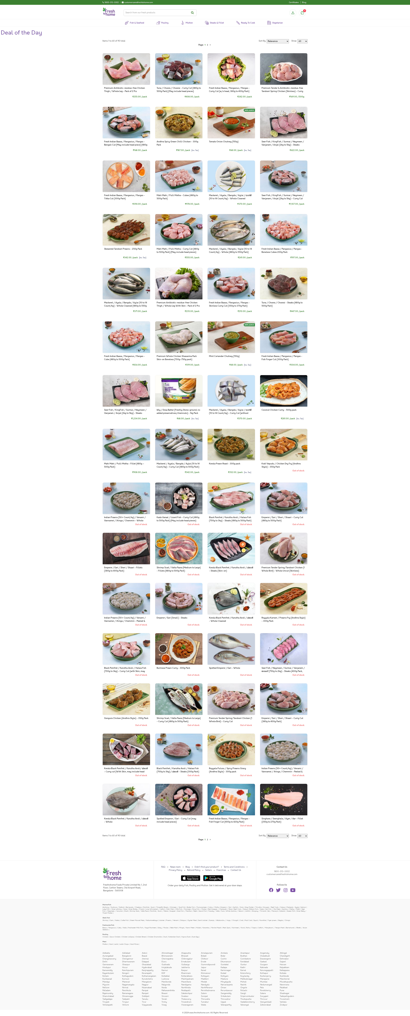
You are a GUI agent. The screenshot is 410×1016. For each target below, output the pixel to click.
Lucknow (165, 979)
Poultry (105, 934)
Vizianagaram (187, 1005)
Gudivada (166, 964)
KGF (163, 973)
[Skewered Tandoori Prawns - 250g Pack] (126, 230)
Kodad (223, 973)
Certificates (294, 2)
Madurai (224, 979)
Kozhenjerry (265, 976)
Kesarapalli (147, 973)
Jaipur (203, 967)
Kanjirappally (147, 970)
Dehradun (284, 958)
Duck (165, 937)
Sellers (208, 870)
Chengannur (127, 958)
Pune (282, 990)
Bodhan (243, 956)
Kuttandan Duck (174, 937)
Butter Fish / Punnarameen (197, 907)
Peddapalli (185, 990)
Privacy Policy (175, 870)
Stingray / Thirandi (259, 911)
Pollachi (243, 990)
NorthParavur (207, 987)
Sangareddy (226, 993)
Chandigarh (285, 956)
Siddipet (145, 996)
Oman (223, 987)
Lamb (116, 944)
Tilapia (253, 927)
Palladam (106, 990)
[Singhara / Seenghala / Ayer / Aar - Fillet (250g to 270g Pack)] (284, 799)
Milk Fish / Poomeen (183, 909)
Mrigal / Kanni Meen (187, 927)
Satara (263, 993)
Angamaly (264, 953)
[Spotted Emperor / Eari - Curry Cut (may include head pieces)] (179, 799)
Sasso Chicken (115, 937)
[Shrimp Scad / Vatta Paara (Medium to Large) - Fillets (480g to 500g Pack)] (179, 548)
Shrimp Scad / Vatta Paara (139, 911)
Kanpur (184, 970)
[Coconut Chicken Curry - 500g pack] (284, 391)
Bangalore (126, 956)
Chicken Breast (140, 937)
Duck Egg (195, 937)
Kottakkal (166, 976)
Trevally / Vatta (213, 911)
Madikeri (205, 979)
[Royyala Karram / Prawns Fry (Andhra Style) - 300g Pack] (284, 599)
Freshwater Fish (108, 925)
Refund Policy (193, 870)
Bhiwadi (184, 956)
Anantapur (245, 953)
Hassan (283, 964)
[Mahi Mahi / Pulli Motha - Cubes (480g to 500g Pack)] (179, 176)
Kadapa (224, 967)
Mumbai (263, 982)
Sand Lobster (203, 920)
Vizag (164, 1005)
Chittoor (204, 958)
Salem (204, 993)
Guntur (243, 964)
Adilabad (126, 953)
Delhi (104, 961)
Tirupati (105, 1002)
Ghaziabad (146, 964)
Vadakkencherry (247, 1002)
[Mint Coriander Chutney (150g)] (231, 337)
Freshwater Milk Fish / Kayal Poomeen (142, 927)
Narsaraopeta (227, 984)
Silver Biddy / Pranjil (136, 909)
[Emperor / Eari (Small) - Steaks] (179, 599)
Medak (204, 982)
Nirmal (125, 987)
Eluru (164, 961)
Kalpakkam (284, 967)
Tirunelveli (284, 999)
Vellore (125, 1005)
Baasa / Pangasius (109, 927)
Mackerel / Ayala (293, 907)
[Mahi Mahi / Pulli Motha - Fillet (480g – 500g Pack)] (126, 445)
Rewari (165, 993)
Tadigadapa (107, 999)
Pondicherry (265, 990)
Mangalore (147, 982)
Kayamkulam (108, 973)
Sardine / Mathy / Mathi (291, 909)
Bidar (223, 956)
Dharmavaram (128, 961)
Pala (262, 987)
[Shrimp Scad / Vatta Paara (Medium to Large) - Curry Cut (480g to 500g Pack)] (179, 699)
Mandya (106, 982)
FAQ (163, 867)
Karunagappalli (266, 970)
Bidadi (203, 956)
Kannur (165, 970)
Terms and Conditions (234, 867)
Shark (126, 911)
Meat (104, 941)
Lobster (161, 920)
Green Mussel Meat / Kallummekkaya (144, 920)
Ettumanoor (226, 961)
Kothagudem (127, 976)
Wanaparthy (226, 1005)
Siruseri (165, 996)
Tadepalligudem (287, 996)
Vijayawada (147, 1005)
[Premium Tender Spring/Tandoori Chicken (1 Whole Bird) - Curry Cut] (231, 699)
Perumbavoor (227, 990)
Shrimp (105, 920)
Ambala (224, 953)
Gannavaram (108, 964)
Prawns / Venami (172, 920)
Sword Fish (203, 911)
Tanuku (145, 999)
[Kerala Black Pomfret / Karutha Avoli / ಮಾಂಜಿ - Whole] (126, 799)
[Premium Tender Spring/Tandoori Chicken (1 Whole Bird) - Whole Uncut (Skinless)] (284, 548)
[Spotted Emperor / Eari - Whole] (231, 649)
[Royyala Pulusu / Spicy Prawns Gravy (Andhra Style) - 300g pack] (231, 749)
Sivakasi (184, 996)
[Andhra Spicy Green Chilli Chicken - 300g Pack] (179, 122)
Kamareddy (107, 970)
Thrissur (263, 999)
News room (175, 867)
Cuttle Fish (125, 920)
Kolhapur (264, 973)
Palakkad (283, 987)
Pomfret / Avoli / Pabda (159, 911)
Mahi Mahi (170, 909)
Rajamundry (107, 993)
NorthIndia (186, 987)
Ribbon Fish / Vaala (256, 909)
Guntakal (225, 964)
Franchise (221, 870)
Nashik (243, 984)
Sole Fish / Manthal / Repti (187, 911)
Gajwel (283, 961)
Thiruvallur (225, 999)
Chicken (105, 937)
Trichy (164, 1002)
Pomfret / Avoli (149, 907)
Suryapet (264, 996)
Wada (203, 1005)
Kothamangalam (149, 976)
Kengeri (125, 973)
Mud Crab (248, 920)
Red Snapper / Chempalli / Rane (220, 909)
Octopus (183, 920)
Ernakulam (186, 961)
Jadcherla (185, 967)
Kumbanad (107, 979)
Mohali (243, 982)
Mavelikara (186, 982)
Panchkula (126, 990)
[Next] (210, 44)
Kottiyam (225, 976)
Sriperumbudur (247, 996)
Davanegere (265, 958)
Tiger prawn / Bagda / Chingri (279, 920)
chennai (145, 958)
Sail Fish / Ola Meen (272, 909)
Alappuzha (186, 953)
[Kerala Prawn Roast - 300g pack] (231, 445)
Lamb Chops (124, 944)
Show (293, 40)
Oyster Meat (192, 920)
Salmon (303, 907)
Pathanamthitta (168, 990)
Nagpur (145, 984)
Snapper (172, 911)
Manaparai (264, 979)
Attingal (283, 953)
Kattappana (284, 970)
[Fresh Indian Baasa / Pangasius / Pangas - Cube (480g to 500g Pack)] (126, 337)
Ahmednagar (167, 953)
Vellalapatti (107, 1005)
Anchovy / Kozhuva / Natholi (113, 907)
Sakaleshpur (186, 993)
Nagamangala (128, 984)
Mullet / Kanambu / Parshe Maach (208, 927)
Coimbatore (245, 958)
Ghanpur (126, 964)
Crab (241, 920)
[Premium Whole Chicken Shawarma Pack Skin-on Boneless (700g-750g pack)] (179, 337)
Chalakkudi (265, 956)
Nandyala (205, 984)
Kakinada (264, 967)
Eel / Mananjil (273, 911)
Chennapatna (167, 958)
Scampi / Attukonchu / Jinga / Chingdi (223, 920)
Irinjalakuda (167, 967)
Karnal (243, 970)
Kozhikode (284, 976)
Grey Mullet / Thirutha (253, 907)
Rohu (248, 927)
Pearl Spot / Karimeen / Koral (234, 927)
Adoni (144, 953)
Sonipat (204, 996)
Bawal (144, 956)
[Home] (108, 8)
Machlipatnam (187, 979)
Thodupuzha (245, 999)
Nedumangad (266, 984)
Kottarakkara (186, 976)
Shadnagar (284, 993)
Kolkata (283, 973)
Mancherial (285, 979)
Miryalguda (226, 982)
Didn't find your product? (207, 867)
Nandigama (186, 984)
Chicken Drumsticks (155, 937)
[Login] (292, 12)
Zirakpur (283, 1005)
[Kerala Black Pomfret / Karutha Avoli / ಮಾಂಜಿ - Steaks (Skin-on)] (231, 548)
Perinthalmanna (208, 990)
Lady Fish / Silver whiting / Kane (114, 909)
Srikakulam (226, 996)
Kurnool (125, 979)
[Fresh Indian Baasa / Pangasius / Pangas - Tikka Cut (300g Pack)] (126, 176)
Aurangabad (107, 956)
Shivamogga (127, 996)
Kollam (105, 976)
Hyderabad (147, 967)
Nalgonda (166, 984)
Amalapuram (207, 953)
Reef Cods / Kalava (241, 909)
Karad (203, 970)
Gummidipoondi (208, 964)
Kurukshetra (147, 979)
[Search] (192, 13)
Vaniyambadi (265, 1002)
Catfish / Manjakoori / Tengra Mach (271, 927)
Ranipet (145, 993)
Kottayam (205, 976)
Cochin (224, 958)
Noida (164, 987)
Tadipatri (126, 999)
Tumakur (205, 1002)
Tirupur (125, 1002)
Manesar (126, 982)
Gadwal (263, 961)
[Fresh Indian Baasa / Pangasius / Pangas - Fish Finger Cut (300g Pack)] (284, 337)
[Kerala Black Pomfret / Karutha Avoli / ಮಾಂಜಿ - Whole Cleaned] (231, 599)
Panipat (145, 990)
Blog (304, 2)
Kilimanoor (206, 973)
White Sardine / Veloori (235, 911)
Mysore (105, 984)
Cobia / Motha (213, 907)
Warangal (244, 1005)
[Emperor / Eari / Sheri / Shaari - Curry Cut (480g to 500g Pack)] (284, 498)
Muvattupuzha (286, 982)
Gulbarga (185, 964)
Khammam (186, 973)
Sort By (262, 40)
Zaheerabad (265, 1005)
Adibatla (106, 953)
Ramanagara (127, 993)
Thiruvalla (205, 999)
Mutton (105, 944)
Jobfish (247, 911)
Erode (203, 961)
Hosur (125, 967)
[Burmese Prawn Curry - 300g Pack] (179, 649)
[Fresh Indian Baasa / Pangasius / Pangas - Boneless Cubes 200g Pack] (284, 230)
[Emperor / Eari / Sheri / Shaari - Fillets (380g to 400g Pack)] (126, 548)
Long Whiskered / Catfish (155, 909)
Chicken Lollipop (128, 937)
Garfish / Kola (238, 907)
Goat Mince (134, 944)
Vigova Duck (185, 937)
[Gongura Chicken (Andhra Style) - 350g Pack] (126, 699)
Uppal (223, 1002)
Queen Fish (291, 911)
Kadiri (242, 967)
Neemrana (284, 984)
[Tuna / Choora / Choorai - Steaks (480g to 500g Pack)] (284, 283)
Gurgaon (264, 964)
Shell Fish (106, 918)
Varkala (283, 1002)
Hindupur (106, 967)
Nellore (105, 987)
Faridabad (244, 961)
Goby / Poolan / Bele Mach (168, 927)
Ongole (243, 987)
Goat (111, 944)
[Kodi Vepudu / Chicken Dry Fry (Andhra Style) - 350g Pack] (284, 445)
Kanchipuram (128, 970)
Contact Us (236, 870)
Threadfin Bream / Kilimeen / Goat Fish (170, 907)
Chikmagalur (187, 958)
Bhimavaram (167, 956)
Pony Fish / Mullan (199, 909)
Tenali (164, 999)
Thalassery (186, 999)
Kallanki (282, 911)
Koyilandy (244, 976)
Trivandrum (186, 1002)
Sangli (243, 993)
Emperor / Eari (226, 907)
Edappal (145, 961)
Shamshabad (108, 996)
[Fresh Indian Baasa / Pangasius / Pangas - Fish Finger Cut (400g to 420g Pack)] (231, 799)
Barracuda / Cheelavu (134, 907)
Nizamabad (147, 987)
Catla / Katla (122, 927)
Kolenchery (245, 973)
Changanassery (109, 958)
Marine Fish (106, 904)
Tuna (222, 911)
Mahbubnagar (246, 979)
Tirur (144, 1002)
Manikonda (166, 982)
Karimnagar (226, 970)
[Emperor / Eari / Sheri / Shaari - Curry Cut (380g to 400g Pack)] (284, 699)
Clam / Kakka (114, 920)
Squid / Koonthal (259, 920)
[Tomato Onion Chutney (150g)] (231, 122)
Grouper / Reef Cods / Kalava (274, 907)
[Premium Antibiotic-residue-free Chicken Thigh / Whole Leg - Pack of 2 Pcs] (126, 69)
